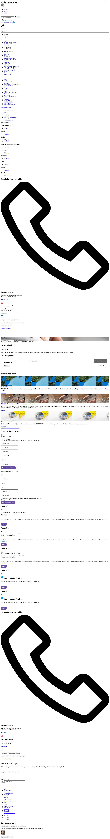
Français (7, 152)
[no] (1, 500)
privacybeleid (3, 520)
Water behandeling (8, 73)
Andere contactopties (6, 328)
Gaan (16, 340)
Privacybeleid (7, 811)
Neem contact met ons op (10, 801)
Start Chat (10, 837)
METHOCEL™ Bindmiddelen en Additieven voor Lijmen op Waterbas (18, 403)
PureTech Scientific (8, 102)
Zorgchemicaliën (8, 74)
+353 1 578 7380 (8, 20)
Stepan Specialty (7, 103)
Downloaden (3, 514)
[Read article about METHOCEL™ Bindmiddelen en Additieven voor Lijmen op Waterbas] (55, 398)
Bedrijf (5, 13)
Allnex (5, 79)
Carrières (6, 797)
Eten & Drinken (7, 56)
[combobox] (61, 361)
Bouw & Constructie (8, 51)
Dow (5, 87)
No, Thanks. (4, 837)
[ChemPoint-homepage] (2, 3)
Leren (5, 11)
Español (7, 141)
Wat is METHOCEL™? (6, 386)
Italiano (6, 164)
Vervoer (5, 71)
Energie (5, 55)
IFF (4, 94)
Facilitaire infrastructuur (9, 58)
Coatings (6, 52)
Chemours (6, 83)
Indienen (3, 782)
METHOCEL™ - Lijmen (7, 421)
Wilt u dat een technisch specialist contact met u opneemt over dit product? (21, 498)
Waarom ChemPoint (8, 793)
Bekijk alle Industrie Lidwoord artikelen (10, 428)
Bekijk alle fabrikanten (6, 107)
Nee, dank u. (5, 500)
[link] (7, 817)
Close (3, 524)
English (7, 128)
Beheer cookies (7, 810)
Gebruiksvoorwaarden (9, 806)
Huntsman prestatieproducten (10, 92)
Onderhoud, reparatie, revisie (10, 67)
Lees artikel (3, 393)
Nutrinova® (6, 99)
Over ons (6, 795)
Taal (2, 779)
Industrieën (15, 341)
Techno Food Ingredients (9, 104)
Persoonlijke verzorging (9, 68)
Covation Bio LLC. (8, 85)
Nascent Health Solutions (10, 96)
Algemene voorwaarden (9, 813)
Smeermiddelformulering (9, 70)
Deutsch (7, 158)
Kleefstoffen (6, 62)
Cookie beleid (7, 807)
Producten (6, 9)
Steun (5, 802)
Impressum (6, 809)
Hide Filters (6, 365)
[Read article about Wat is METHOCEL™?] (55, 381)
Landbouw (6, 64)
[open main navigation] (2, 5)
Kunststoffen (7, 63)
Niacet (5, 98)
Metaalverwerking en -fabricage (11, 66)
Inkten (5, 60)
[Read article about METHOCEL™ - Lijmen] (55, 416)
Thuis (2, 341)
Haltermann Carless (8, 89)
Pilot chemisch (7, 100)
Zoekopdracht (100, 361)
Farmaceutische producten (10, 59)
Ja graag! (13, 500)
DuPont (5, 88)
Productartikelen (7, 790)
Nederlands (7, 175)
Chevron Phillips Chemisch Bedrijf (12, 84)
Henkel (5, 91)
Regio (2, 781)
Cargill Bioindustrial (8, 81)
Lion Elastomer (7, 95)
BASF (5, 80)
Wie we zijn (6, 794)
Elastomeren (6, 54)
